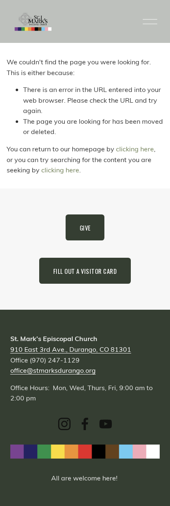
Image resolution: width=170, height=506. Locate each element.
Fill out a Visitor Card (85, 270)
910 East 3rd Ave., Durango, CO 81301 (70, 349)
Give (85, 227)
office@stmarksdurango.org (53, 370)
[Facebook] (85, 424)
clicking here (135, 148)
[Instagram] (64, 424)
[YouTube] (105, 424)
